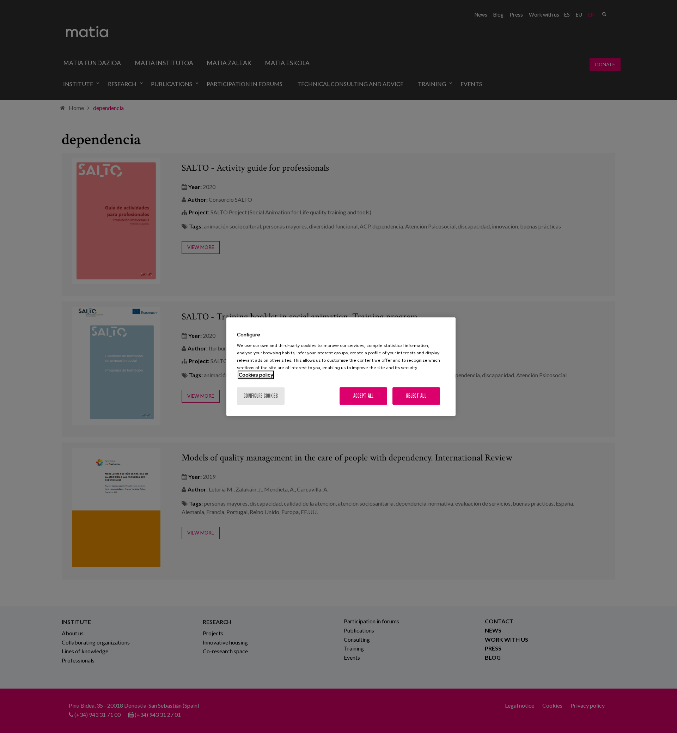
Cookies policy (256, 375)
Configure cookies (261, 396)
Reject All (416, 396)
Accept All (363, 396)
